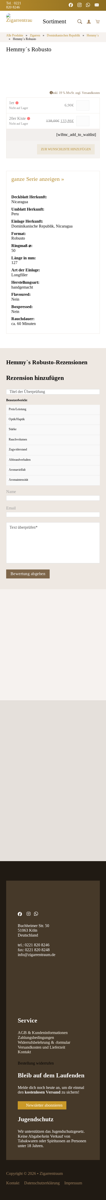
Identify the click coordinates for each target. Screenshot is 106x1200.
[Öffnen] (79, 21)
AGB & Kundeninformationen (43, 1032)
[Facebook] (71, 5)
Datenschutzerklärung (42, 1183)
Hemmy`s (93, 35)
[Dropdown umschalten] (71, 22)
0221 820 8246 (37, 944)
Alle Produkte (14, 35)
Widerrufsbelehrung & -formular (44, 1042)
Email (11, 508)
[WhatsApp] (88, 5)
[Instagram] (80, 5)
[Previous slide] (10, 621)
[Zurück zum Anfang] (89, 1185)
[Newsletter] (97, 5)
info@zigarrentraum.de (36, 954)
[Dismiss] (103, 2)
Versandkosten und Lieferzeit (41, 1047)
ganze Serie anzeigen (37, 179)
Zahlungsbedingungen (36, 1037)
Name (11, 491)
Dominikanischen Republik (63, 35)
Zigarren (35, 35)
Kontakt (24, 1051)
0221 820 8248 (37, 949)
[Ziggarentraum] (19, 21)
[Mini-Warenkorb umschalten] (97, 21)
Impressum (73, 1183)
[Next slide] (25, 621)
